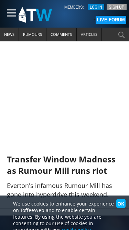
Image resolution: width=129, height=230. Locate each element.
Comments (61, 34)
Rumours (32, 34)
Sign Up (117, 7)
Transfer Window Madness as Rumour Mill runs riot (61, 164)
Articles (89, 34)
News (9, 34)
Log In (96, 7)
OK (120, 203)
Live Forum (111, 19)
